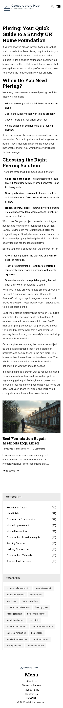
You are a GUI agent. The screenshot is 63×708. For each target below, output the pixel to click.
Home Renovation (31, 531)
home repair (36, 633)
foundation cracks (35, 646)
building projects (14, 614)
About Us (31, 681)
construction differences (18, 607)
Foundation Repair (31, 507)
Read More (9, 470)
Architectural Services (31, 561)
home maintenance (36, 614)
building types (41, 607)
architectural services (17, 639)
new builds (11, 601)
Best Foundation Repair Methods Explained (24, 440)
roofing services (14, 646)
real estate (34, 620)
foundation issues (15, 620)
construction (36, 595)
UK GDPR (31, 698)
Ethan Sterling (23, 448)
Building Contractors (31, 549)
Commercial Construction (31, 519)
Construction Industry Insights (31, 537)
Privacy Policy (31, 689)
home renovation (30, 601)
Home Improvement (31, 525)
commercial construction (18, 588)
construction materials (42, 626)
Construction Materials (31, 555)
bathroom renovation (16, 633)
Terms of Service (31, 685)
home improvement (16, 595)
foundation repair (43, 588)
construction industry (17, 626)
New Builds (31, 513)
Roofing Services (31, 543)
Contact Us (31, 694)
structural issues (40, 639)
